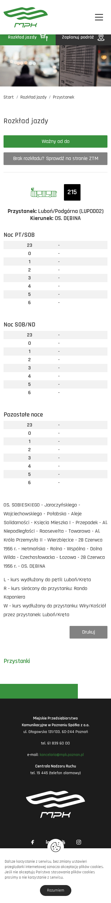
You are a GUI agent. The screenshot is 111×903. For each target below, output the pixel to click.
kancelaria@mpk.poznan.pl (62, 754)
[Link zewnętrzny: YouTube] (63, 842)
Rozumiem (55, 890)
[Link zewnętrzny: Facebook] (32, 842)
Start (9, 97)
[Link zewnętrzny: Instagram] (78, 842)
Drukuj (88, 632)
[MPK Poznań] (11, 17)
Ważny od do (56, 141)
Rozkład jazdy (23, 37)
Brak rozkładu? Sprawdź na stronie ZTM (55, 158)
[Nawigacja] (99, 17)
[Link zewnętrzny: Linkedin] (48, 842)
